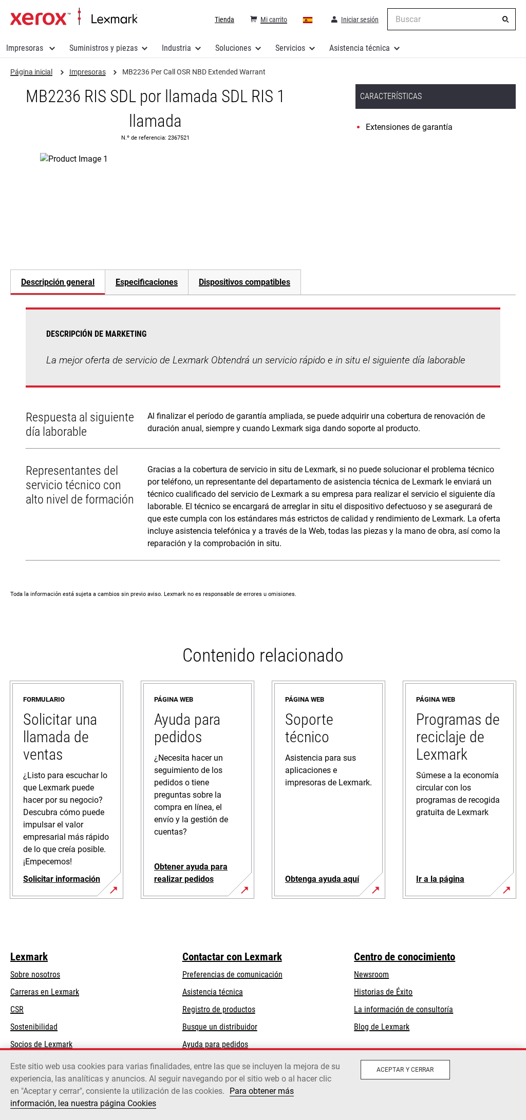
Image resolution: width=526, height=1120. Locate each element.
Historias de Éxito (383, 992)
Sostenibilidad (34, 1027)
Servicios (290, 48)
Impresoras (25, 48)
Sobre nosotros (35, 974)
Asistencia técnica (359, 48)
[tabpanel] (263, 436)
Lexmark (29, 957)
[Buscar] (505, 19)
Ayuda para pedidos (215, 1044)
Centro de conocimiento (404, 957)
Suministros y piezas (103, 48)
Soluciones (233, 48)
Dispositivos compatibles (244, 282)
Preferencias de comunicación (232, 974)
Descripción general (58, 282)
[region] (263, 1084)
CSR (17, 1009)
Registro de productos (218, 1009)
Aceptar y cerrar (405, 1069)
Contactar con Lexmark (232, 957)
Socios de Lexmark (41, 1044)
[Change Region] (308, 19)
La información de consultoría (403, 1009)
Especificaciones (147, 282)
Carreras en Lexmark (44, 992)
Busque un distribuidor (219, 1027)
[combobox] (451, 19)
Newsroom (371, 974)
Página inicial (73, 17)
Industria (176, 48)
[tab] (57, 282)
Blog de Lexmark (381, 1027)
